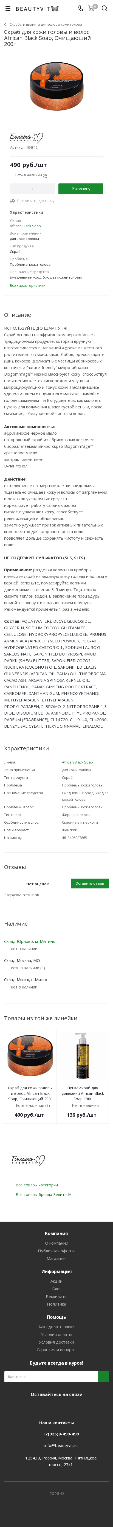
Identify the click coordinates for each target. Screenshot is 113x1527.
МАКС (61, 1407)
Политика (56, 1304)
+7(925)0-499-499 (61, 1434)
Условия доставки (56, 1342)
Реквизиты (56, 1296)
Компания (56, 1233)
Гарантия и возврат (56, 1349)
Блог (56, 1288)
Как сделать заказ (56, 1326)
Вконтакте (34, 1407)
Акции (56, 1281)
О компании (56, 1243)
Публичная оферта (56, 1250)
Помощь (56, 1317)
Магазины (56, 1258)
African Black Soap (25, 225)
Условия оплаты (56, 1334)
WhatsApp (75, 1407)
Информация (56, 1271)
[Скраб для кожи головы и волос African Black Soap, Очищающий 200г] (56, 86)
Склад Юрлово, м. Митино (29, 941)
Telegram (48, 1407)
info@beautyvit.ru (61, 1445)
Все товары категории (37, 1184)
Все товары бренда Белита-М (44, 1194)
